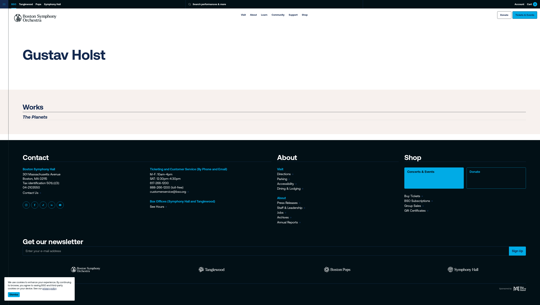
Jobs (280, 212)
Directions (284, 174)
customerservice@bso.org (168, 191)
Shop (305, 14)
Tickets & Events (524, 15)
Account (519, 4)
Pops (38, 4)
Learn (264, 14)
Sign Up (517, 251)
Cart (531, 4)
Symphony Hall (52, 4)
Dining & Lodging (289, 188)
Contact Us (30, 193)
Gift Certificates (415, 210)
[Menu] (4, 4)
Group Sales (412, 206)
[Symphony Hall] (463, 270)
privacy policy (49, 288)
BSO (13, 4)
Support (293, 14)
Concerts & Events (420, 172)
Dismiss (13, 294)
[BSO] (86, 270)
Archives (283, 217)
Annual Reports (287, 222)
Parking (282, 179)
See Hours (157, 206)
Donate (504, 15)
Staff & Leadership (289, 208)
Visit (243, 14)
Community (278, 14)
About (253, 14)
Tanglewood (26, 4)
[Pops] (337, 270)
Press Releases (287, 203)
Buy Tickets (412, 196)
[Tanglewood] (211, 270)
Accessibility (285, 184)
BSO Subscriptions (417, 201)
